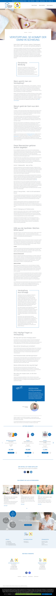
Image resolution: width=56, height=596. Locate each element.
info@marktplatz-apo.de (14, 568)
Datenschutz (25, 576)
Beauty (22, 495)
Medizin (25, 32)
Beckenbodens (16, 136)
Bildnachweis (36, 576)
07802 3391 (9, 541)
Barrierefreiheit (30, 576)
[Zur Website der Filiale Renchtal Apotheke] (42, 560)
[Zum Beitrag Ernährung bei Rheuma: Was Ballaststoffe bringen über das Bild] (11, 489)
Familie (39, 495)
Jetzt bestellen (11, 452)
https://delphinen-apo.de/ (12, 544)
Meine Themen (34, 5)
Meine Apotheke (42, 5)
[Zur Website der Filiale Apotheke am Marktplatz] (13, 560)
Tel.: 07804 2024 (42, 566)
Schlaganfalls (30, 135)
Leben (5, 495)
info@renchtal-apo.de (42, 568)
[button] (53, 442)
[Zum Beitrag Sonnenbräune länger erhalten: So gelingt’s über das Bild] (28, 489)
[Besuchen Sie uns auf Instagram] (29, 573)
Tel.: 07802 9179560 (14, 566)
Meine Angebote (50, 5)
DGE (36, 179)
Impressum (19, 576)
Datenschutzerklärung (36, 592)
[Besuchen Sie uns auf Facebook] (26, 573)
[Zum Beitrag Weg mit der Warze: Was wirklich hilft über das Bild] (45, 489)
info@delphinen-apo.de (11, 543)
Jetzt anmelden (28, 524)
